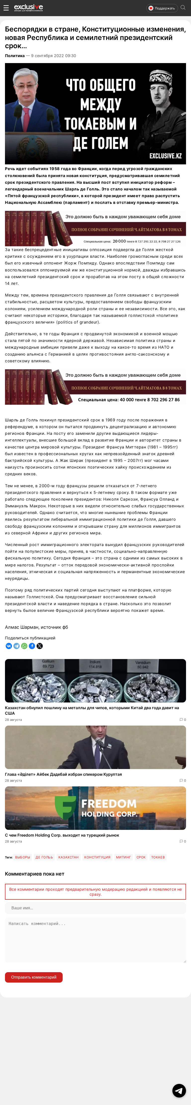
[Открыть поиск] (183, 8)
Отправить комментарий (33, 977)
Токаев (158, 857)
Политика (15, 55)
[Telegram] (16, 646)
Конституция (97, 857)
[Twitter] (40, 646)
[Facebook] (32, 646)
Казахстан (68, 857)
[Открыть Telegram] (179, 1091)
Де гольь (44, 857)
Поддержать (165, 8)
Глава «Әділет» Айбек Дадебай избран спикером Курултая (63, 774)
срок (141, 857)
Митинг (123, 857)
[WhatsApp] (24, 646)
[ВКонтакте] (9, 646)
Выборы (22, 857)
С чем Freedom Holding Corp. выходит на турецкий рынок (62, 835)
